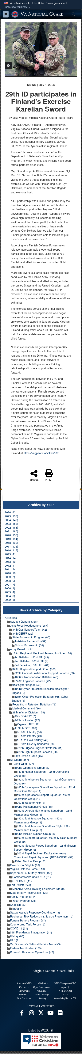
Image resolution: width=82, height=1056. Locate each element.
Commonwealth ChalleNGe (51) (31, 877)
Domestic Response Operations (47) (32, 952)
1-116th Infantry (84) (29, 732)
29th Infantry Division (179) (28, 712)
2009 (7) (10, 577)
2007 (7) (10, 584)
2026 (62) (11, 512)
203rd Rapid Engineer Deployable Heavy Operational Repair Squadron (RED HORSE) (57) (43, 855)
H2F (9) (14, 940)
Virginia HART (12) (28, 724)
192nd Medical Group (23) (30, 861)
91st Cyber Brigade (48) (26, 685)
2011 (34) (11, 569)
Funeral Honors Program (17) (28, 920)
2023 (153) (11, 524)
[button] (17, 7)
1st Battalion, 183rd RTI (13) (32, 657)
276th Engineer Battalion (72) (33, 681)
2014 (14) (11, 558)
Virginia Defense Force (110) (27, 869)
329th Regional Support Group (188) (34, 669)
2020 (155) (11, 535)
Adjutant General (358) (24, 621)
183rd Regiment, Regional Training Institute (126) (42, 653)
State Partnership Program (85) (31, 637)
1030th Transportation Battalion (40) (36, 677)
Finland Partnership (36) (29, 645)
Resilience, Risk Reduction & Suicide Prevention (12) (41, 916)
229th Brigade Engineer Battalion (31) (39, 748)
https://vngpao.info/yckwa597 (41, 453)
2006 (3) (10, 588)
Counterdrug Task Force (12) (27, 924)
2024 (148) (11, 520)
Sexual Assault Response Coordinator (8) (35, 912)
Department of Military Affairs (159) (31, 873)
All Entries (11, 618)
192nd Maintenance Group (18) (34, 806)
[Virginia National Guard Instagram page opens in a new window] (31, 1013)
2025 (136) (11, 516)
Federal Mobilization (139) (26, 948)
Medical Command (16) (26, 708)
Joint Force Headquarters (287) (29, 625)
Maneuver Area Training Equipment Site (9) (38, 889)
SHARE (33, 479)
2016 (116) (11, 550)
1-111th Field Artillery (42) (32, 740)
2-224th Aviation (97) (27, 720)
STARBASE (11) (22, 881)
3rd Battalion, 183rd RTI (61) (32, 665)
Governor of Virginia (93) (25, 865)
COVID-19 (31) (19, 928)
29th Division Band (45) (29, 756)
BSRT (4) (18, 908)
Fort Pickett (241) (20, 885)
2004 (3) (10, 596)
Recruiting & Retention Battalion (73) (34, 704)
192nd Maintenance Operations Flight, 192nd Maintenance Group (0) (43, 828)
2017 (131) (11, 546)
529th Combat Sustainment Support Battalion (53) (45, 673)
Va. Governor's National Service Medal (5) (35, 944)
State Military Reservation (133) (29, 893)
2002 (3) (10, 600)
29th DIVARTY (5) (25, 716)
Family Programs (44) (23, 896)
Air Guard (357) (19, 760)
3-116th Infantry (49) (29, 736)
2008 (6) (10, 581)
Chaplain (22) (18, 904)
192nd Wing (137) (23, 763)
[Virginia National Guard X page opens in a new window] (41, 1013)
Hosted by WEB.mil (39, 1030)
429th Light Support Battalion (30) (37, 752)
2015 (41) (11, 554)
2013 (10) (11, 562)
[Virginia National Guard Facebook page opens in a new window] (22, 1013)
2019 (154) (11, 539)
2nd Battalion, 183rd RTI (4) (31, 661)
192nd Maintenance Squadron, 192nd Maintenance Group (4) (38, 820)
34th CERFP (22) (22, 633)
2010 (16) (11, 573)
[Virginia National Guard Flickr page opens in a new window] (60, 1013)
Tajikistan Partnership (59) (30, 641)
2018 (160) (11, 543)
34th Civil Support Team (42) (29, 629)
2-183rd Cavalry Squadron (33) (36, 744)
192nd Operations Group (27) (32, 767)
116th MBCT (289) (26, 728)
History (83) (17, 936)
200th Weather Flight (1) (31, 802)
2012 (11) (11, 565)
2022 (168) (11, 527)
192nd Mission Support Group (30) (36, 834)
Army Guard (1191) (21, 649)
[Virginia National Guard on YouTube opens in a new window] (50, 1013)
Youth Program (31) (24, 900)
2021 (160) (11, 531)
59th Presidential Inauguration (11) (31, 932)
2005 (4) (10, 592)
